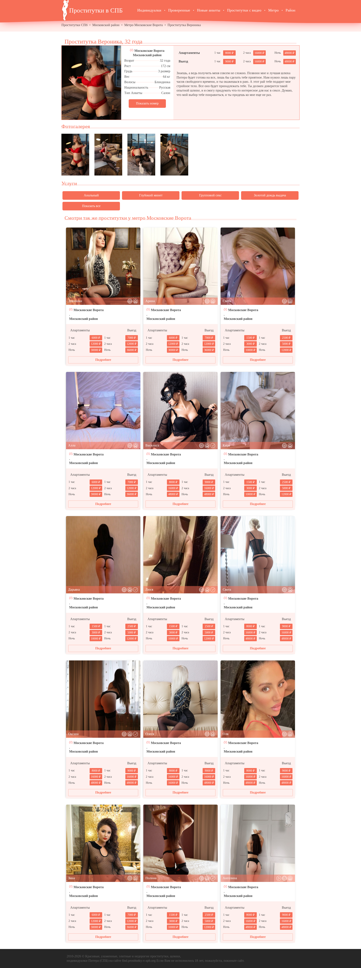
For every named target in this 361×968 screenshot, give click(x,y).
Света (227, 301)
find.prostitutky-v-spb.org (139, 960)
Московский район (105, 25)
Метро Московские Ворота (143, 25)
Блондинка (162, 82)
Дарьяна (74, 589)
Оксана (73, 734)
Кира (226, 445)
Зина (71, 878)
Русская (164, 87)
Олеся (149, 734)
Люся (149, 589)
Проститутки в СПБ (96, 10)
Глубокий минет (151, 195)
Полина (150, 878)
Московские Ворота (149, 50)
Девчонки (75, 301)
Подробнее (103, 359)
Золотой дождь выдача (270, 195)
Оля (225, 734)
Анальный (91, 195)
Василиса (152, 445)
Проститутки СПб (74, 25)
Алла (71, 445)
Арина (150, 301)
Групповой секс (210, 195)
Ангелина (230, 878)
